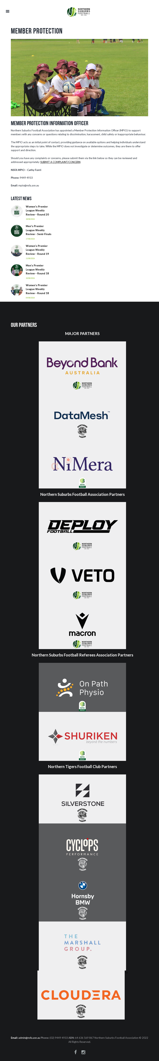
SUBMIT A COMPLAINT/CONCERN (60, 162)
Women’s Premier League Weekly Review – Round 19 (37, 249)
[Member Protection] (79, 77)
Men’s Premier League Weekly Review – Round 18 (37, 269)
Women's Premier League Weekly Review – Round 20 (37, 210)
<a (126, 972)
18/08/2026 (30, 219)
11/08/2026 (30, 258)
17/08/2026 (30, 239)
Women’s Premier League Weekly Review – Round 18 (37, 289)
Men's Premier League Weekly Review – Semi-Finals (38, 230)
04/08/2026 (30, 298)
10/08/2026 (30, 278)
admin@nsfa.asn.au (29, 1037)
